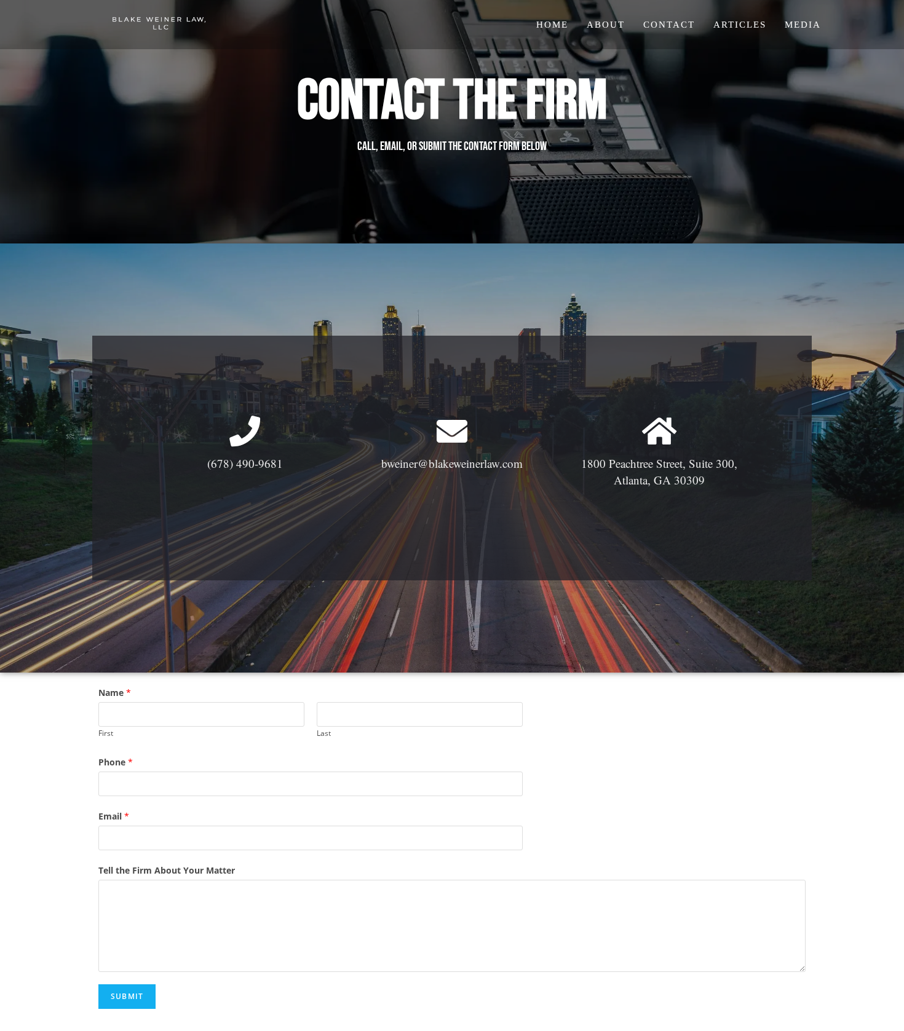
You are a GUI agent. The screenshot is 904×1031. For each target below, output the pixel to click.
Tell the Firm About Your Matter (166, 870)
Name (114, 692)
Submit (127, 996)
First (105, 733)
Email (113, 816)
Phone (115, 762)
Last (324, 733)
